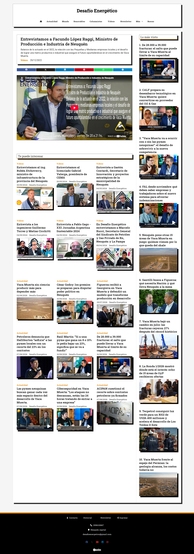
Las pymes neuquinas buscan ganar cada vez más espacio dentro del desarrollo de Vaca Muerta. (32, 395)
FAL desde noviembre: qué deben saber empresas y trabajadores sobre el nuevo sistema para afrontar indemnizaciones (158, 193)
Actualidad (52, 21)
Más (138, 21)
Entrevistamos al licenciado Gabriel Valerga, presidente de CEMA (72, 172)
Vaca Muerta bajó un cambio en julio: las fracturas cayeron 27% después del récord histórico (158, 326)
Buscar (151, 21)
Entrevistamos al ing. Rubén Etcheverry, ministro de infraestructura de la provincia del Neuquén (32, 174)
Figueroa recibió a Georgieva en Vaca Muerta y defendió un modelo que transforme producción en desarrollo (114, 291)
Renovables (79, 21)
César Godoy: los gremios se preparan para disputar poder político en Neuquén (74, 290)
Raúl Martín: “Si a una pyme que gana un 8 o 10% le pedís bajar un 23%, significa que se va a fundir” (74, 343)
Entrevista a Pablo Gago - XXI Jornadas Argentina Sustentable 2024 (74, 227)
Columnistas (96, 21)
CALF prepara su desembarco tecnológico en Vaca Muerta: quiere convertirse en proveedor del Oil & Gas (157, 96)
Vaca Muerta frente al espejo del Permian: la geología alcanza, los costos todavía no (157, 465)
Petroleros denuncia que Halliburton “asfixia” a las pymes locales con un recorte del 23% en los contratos (34, 343)
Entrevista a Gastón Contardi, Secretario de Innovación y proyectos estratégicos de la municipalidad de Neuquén (112, 175)
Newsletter (125, 21)
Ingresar (123, 517)
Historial (87, 517)
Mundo (65, 21)
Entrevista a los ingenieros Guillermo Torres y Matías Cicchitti (34, 227)
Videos (111, 21)
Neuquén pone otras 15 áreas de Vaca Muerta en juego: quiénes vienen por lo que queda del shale (158, 240)
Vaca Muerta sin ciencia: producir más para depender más (33, 288)
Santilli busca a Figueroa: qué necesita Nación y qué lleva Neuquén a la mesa (158, 283)
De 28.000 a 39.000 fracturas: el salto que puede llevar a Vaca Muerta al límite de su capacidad (112, 343)
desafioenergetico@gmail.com (97, 534)
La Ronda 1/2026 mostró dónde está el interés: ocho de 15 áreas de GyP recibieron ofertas (157, 371)
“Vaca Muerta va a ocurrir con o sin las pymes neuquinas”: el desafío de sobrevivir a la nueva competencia (158, 145)
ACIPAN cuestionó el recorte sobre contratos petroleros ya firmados (112, 392)
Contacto (73, 517)
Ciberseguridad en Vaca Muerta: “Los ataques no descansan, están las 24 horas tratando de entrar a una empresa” (74, 395)
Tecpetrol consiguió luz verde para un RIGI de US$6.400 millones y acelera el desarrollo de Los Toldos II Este (157, 418)
